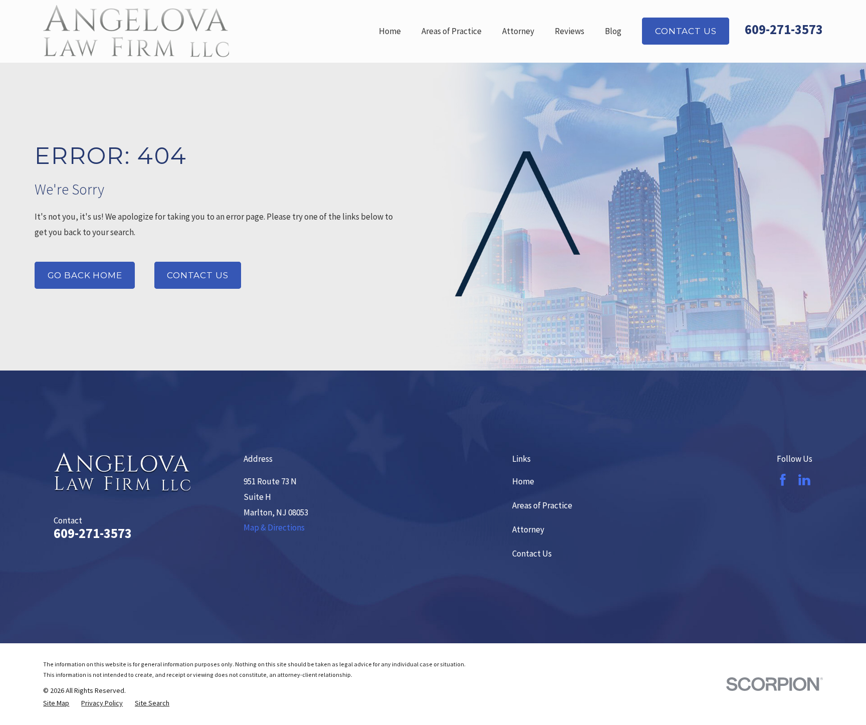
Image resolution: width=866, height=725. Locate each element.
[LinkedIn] (804, 480)
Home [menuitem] (390, 31)
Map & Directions (274, 527)
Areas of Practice (542, 505)
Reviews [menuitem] (569, 31)
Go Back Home (85, 275)
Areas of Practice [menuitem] (451, 31)
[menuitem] (56, 703)
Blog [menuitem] (613, 31)
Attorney (528, 529)
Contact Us (686, 31)
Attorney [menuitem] (518, 31)
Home (523, 481)
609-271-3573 (784, 29)
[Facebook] (783, 480)
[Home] (136, 31)
